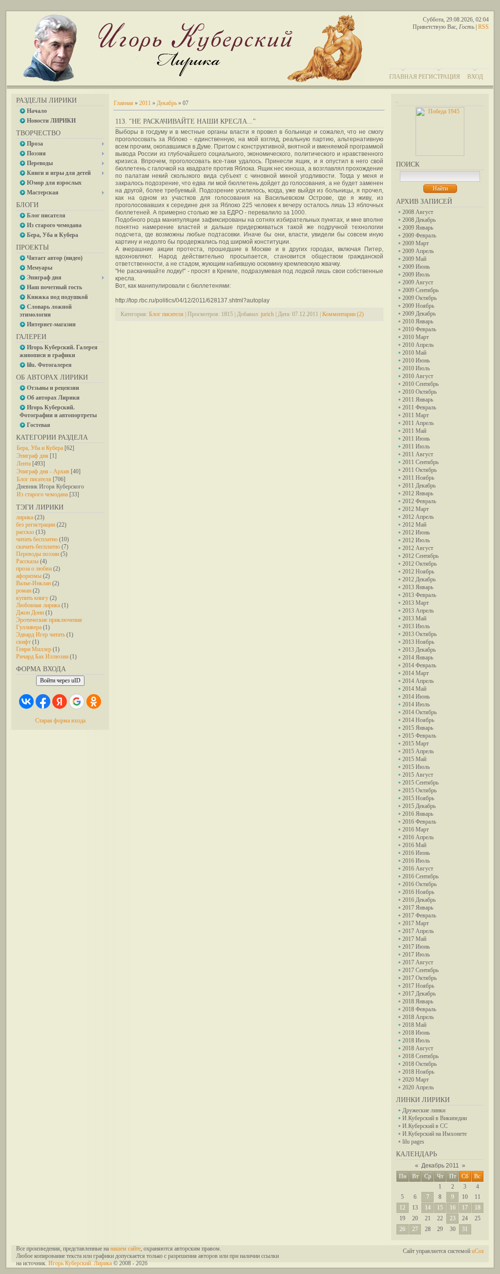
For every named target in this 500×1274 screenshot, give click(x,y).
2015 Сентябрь (420, 782)
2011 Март (415, 415)
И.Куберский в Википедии (434, 1118)
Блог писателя (34, 479)
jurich (267, 314)
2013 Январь (417, 587)
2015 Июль (416, 767)
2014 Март (415, 673)
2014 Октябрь (419, 712)
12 (402, 1207)
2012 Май (414, 524)
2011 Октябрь (419, 470)
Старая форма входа (60, 720)
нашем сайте (125, 1248)
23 (453, 1218)
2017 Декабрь (419, 993)
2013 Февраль (419, 595)
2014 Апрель (418, 681)
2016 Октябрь (419, 884)
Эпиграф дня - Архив (43, 471)
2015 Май (414, 759)
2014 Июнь (416, 696)
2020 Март (415, 1079)
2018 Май (414, 1024)
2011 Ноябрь (418, 477)
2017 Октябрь (419, 978)
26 (402, 1229)
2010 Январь (417, 321)
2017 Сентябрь (420, 970)
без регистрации (35, 524)
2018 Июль (416, 1040)
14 (428, 1207)
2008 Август (417, 212)
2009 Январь (417, 227)
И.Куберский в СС (425, 1126)
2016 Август (417, 868)
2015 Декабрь (419, 806)
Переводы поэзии (37, 554)
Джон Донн (30, 612)
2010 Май (414, 352)
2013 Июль (416, 626)
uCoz (478, 1251)
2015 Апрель (418, 751)
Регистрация (439, 76)
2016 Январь (417, 813)
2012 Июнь (416, 532)
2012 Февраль (419, 501)
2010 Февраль (419, 329)
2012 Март (415, 509)
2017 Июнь (416, 946)
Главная (403, 76)
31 (465, 1229)
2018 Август (417, 1048)
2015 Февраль (419, 735)
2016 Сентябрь (420, 876)
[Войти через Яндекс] (59, 701)
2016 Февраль (419, 821)
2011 (145, 103)
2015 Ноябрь (418, 798)
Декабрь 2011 (440, 1165)
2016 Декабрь (419, 899)
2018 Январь (417, 1001)
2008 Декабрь (419, 219)
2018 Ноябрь (418, 1071)
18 (477, 1207)
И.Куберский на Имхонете (434, 1133)
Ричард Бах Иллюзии (42, 656)
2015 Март (415, 743)
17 (465, 1207)
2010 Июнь (416, 360)
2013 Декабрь (419, 649)
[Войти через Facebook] (43, 701)
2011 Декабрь (419, 485)
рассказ (25, 532)
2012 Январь (417, 493)
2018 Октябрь (419, 1064)
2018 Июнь (416, 1032)
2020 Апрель (418, 1087)
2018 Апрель (418, 1017)
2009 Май (414, 258)
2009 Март (415, 243)
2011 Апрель (418, 423)
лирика (24, 517)
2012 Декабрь (419, 579)
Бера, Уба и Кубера (40, 448)
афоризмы (29, 576)
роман (23, 590)
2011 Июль (416, 446)
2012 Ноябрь (418, 571)
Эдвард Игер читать (40, 634)
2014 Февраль (419, 665)
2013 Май (414, 618)
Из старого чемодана (42, 494)
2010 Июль (416, 368)
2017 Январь (417, 907)
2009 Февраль (419, 235)
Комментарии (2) (343, 314)
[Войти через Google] (76, 701)
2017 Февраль (419, 915)
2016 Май (414, 845)
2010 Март (415, 337)
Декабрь (167, 103)
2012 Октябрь (419, 563)
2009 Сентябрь (420, 290)
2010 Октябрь (419, 391)
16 (453, 1207)
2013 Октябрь (419, 634)
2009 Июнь (416, 266)
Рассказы (27, 561)
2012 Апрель (418, 516)
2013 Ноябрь (418, 641)
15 (440, 1207)
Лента (24, 463)
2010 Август (417, 376)
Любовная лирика (38, 605)
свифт (23, 641)
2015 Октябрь (419, 790)
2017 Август (417, 962)
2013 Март (415, 602)
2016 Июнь (416, 852)
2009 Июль (416, 274)
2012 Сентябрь (420, 555)
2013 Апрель (418, 610)
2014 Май (414, 688)
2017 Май (414, 938)
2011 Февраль (419, 407)
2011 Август (417, 454)
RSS (483, 26)
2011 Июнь (416, 438)
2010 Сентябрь (420, 384)
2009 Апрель (418, 251)
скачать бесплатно (38, 546)
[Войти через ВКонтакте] (26, 701)
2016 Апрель (418, 837)
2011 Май (414, 430)
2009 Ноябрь (418, 305)
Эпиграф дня (32, 455)
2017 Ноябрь (418, 985)
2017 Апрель (418, 931)
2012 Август (417, 548)
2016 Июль (416, 860)
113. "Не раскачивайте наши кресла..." (185, 121)
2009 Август (417, 282)
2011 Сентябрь (420, 462)
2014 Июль (416, 704)
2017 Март (415, 923)
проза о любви (34, 568)
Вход (475, 76)
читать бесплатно (37, 539)
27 (415, 1229)
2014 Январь (417, 657)
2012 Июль (416, 540)
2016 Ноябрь (418, 892)
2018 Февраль (419, 1009)
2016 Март (415, 829)
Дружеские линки (423, 1110)
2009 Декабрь (419, 313)
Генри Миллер (33, 649)
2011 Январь (417, 399)
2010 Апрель (418, 344)
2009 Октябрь (419, 298)
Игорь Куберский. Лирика (80, 1263)
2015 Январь (417, 727)
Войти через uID (60, 680)
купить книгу (32, 598)
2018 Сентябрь (420, 1056)
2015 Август (417, 774)
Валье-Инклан (33, 583)
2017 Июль (416, 954)
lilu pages (413, 1141)
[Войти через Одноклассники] (93, 701)
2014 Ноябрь (418, 720)
